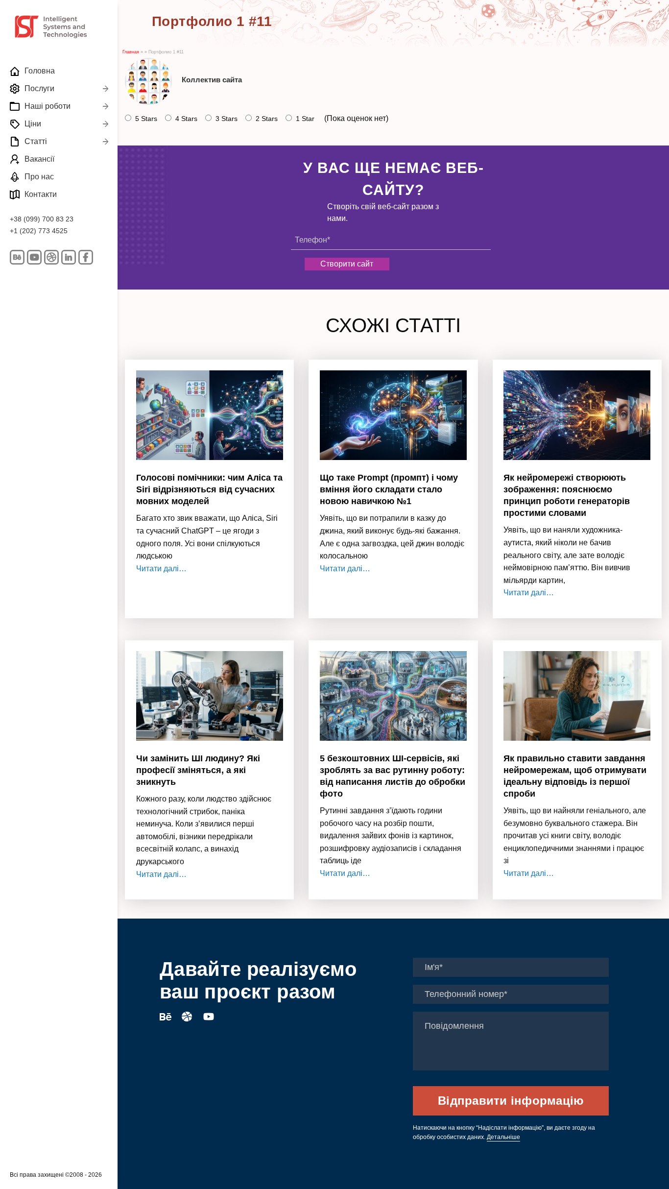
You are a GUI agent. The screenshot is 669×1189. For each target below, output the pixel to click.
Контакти (40, 194)
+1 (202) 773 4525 (39, 231)
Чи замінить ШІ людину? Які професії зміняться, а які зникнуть (198, 770)
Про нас (39, 176)
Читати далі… (161, 568)
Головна (39, 71)
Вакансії (39, 159)
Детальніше (503, 1137)
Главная (130, 51)
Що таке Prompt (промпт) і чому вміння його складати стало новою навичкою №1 (389, 489)
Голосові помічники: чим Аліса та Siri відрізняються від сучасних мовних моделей (209, 489)
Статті (35, 141)
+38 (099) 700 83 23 (41, 219)
